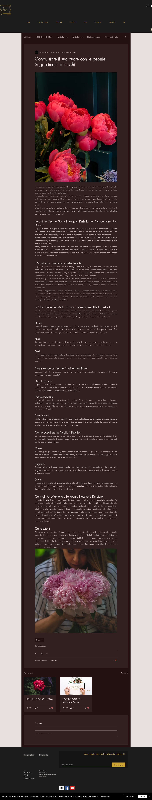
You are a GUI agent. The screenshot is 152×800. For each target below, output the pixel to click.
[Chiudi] (149, 796)
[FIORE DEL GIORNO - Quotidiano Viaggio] (76, 686)
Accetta (142, 796)
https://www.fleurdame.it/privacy (99, 796)
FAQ (25, 776)
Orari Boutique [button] (28, 773)
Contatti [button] (26, 771)
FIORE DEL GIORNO (44, 37)
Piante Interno (62, 37)
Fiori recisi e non (93, 37)
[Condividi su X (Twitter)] (41, 653)
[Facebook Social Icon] (67, 788)
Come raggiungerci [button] (29, 778)
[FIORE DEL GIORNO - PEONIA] (40, 686)
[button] (125, 37)
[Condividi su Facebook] (36, 653)
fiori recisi (39, 640)
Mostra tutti (124, 673)
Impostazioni (130, 796)
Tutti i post (27, 37)
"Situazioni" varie (111, 37)
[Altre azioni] (116, 52)
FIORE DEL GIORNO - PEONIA (39, 699)
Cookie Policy (43, 771)
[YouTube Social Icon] (72, 788)
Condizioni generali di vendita (47, 774)
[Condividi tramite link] (47, 653)
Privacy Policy (43, 773)
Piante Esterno (77, 37)
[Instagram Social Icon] (61, 788)
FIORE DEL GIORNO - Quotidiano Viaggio (72, 700)
